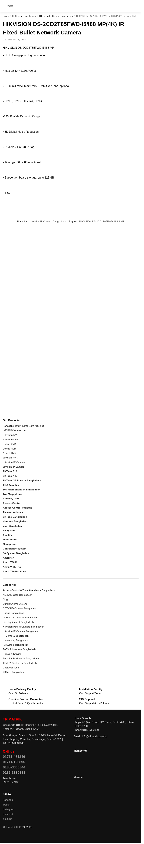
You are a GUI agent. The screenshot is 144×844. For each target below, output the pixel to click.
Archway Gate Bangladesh (17, 594)
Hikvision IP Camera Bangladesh (56, 16)
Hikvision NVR (10, 439)
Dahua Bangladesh (13, 613)
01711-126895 (14, 762)
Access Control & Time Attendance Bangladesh (29, 590)
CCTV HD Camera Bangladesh (20, 608)
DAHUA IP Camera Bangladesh (20, 617)
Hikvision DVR (10, 435)
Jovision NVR (10, 457)
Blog (5, 599)
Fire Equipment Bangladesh (18, 622)
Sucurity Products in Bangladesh (21, 658)
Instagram (8, 809)
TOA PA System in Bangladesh (20, 663)
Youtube (7, 818)
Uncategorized (11, 667)
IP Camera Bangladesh (24, 16)
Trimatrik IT (11, 827)
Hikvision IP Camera (14, 462)
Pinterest (8, 814)
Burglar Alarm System (15, 603)
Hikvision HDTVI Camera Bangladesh (23, 626)
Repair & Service (12, 653)
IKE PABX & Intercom (14, 430)
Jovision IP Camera (13, 466)
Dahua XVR (9, 444)
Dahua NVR (9, 448)
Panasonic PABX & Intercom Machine (23, 425)
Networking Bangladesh (16, 640)
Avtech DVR (9, 453)
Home (6, 16)
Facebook (8, 799)
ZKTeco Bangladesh (14, 672)
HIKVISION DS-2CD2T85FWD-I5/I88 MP (101, 221)
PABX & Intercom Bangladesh (19, 649)
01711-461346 (14, 757)
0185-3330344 (14, 767)
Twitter (6, 804)
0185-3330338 (14, 772)
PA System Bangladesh (15, 644)
